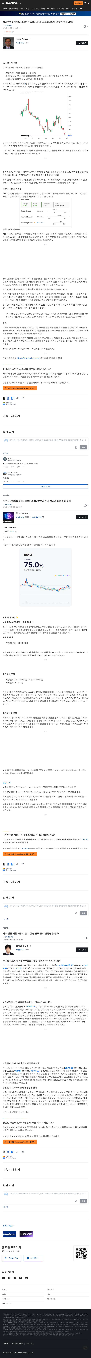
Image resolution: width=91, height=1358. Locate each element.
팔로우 (83, 43)
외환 (53, 9)
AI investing (22, 513)
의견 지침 (5, 453)
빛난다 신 (10, 458)
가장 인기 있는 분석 (10, 9)
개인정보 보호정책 (17, 1343)
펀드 (68, 9)
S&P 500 (69, 1068)
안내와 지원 (51, 1299)
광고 (48, 1294)
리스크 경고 (29, 1343)
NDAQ (18, 1071)
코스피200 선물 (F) (64, 965)
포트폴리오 (6, 1299)
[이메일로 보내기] (23, 398)
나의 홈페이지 (37, 517)
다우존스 (35, 1071)
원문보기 (7, 782)
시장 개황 (35, 9)
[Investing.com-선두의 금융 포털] (13, 3)
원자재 (74, 9)
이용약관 (5, 1343)
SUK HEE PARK (13, 472)
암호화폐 (60, 9)
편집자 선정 (24, 9)
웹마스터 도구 (7, 1303)
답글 (7, 467)
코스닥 (19, 968)
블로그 (4, 1290)
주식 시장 (45, 9)
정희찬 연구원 (22, 945)
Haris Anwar (22, 39)
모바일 (4, 1294)
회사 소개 (50, 1290)
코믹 (81, 9)
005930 (31, 1006)
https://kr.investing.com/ (28, 358)
